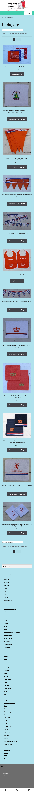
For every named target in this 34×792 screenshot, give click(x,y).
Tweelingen (7, 732)
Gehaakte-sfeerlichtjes (10, 609)
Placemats (6, 685)
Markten (6, 661)
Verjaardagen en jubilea (10, 741)
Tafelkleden (7, 717)
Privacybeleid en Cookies (8, 777)
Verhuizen (6, 738)
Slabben (6, 697)
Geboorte (6, 603)
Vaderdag (6, 735)
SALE (5, 691)
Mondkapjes (7, 670)
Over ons (4, 771)
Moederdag (7, 667)
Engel (5, 591)
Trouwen (6, 729)
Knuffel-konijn (8, 644)
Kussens (6, 650)
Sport (5, 706)
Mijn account (5, 790)
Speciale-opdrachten (9, 703)
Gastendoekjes (8, 600)
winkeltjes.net (24, 785)
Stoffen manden (8, 714)
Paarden (6, 676)
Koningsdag (7, 647)
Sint (5, 694)
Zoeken (17, 790)
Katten (6, 626)
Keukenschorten (8, 635)
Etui (5, 594)
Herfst (5, 617)
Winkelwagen (26, 789)
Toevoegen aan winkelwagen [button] (17, 119)
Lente (5, 659)
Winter (6, 753)
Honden (6, 623)
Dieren (5, 588)
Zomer (5, 759)
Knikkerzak (7, 641)
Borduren (6, 585)
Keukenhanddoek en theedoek (12, 632)
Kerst (5, 629)
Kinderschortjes (8, 638)
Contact (4, 775)
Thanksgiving (7, 726)
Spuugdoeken (7, 709)
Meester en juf (8, 664)
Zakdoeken (7, 756)
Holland (6, 620)
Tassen (5, 720)
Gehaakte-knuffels (9, 606)
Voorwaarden (5, 773)
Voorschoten (7, 747)
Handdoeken (7, 614)
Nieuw (5, 673)
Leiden (5, 656)
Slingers (6, 700)
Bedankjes (6, 582)
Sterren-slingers (8, 712)
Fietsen (6, 597)
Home (5, 17)
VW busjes (7, 750)
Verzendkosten (8, 744)
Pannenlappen (8, 679)
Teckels (6, 723)
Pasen (5, 682)
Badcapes (6, 579)
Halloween (6, 612)
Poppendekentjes (8, 688)
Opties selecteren (17, 74)
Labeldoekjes (7, 653)
